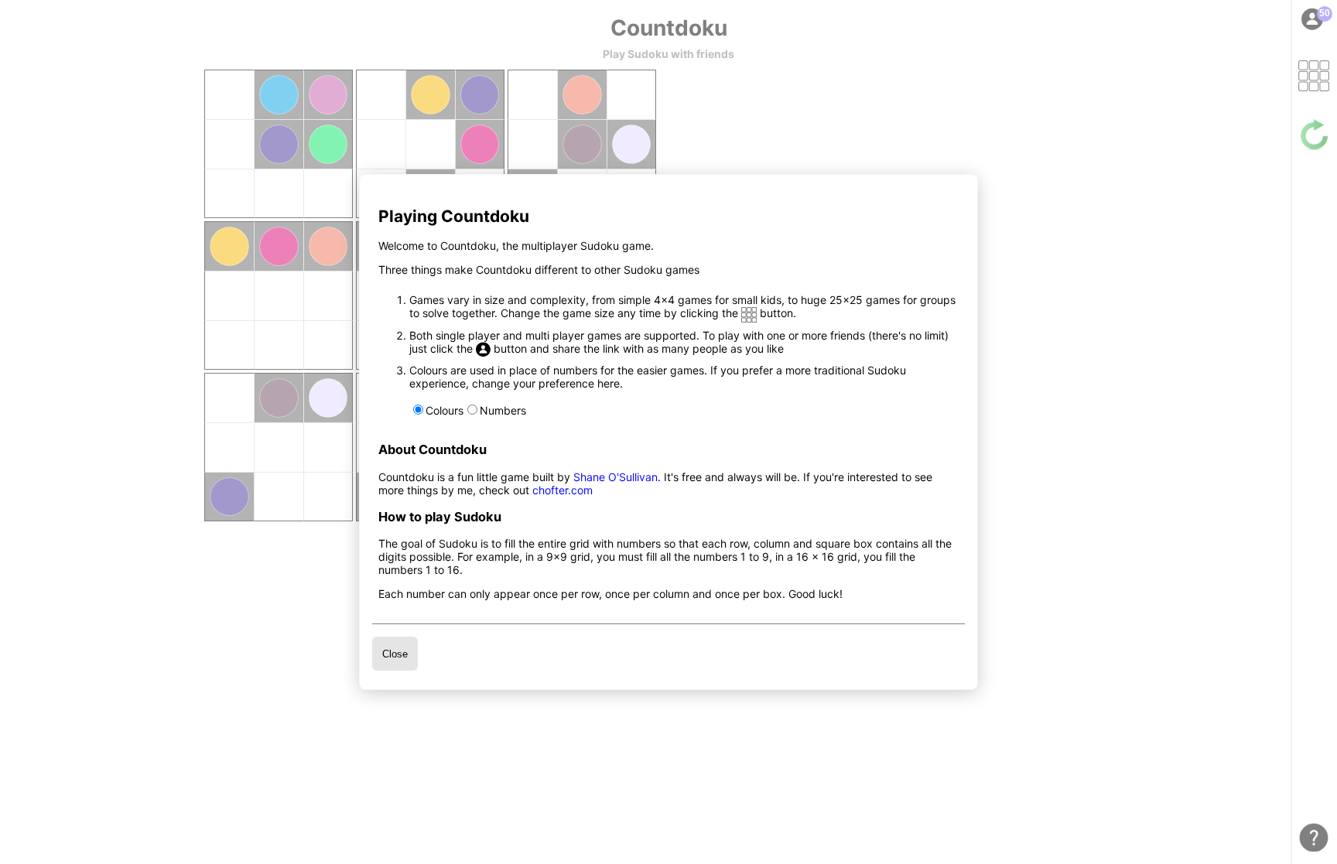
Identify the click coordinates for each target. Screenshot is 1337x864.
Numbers (503, 410)
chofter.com (562, 490)
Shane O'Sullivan (615, 476)
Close (395, 654)
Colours (444, 410)
